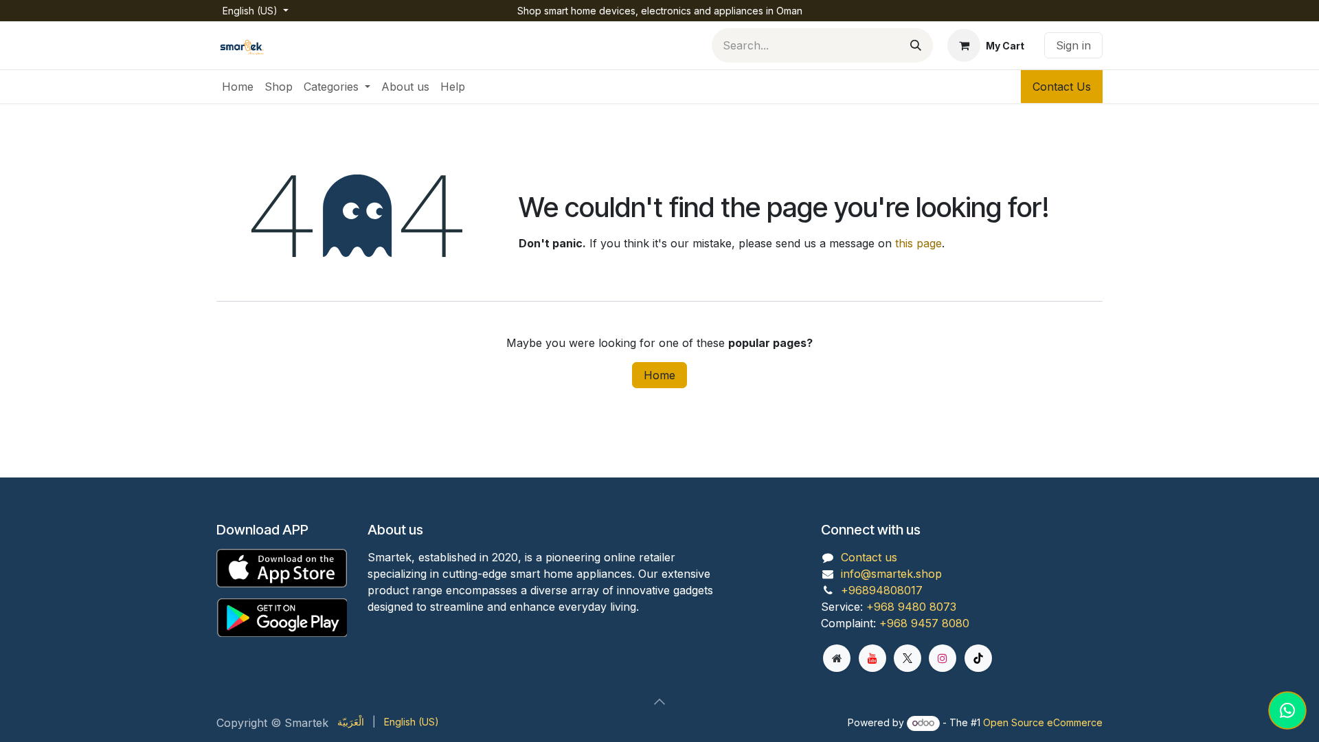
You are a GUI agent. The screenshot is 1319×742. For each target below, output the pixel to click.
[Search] (916, 45)
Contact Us (1062, 86)
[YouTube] (872, 658)
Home (659, 375)
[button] (659, 701)
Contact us (869, 557)
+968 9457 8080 (924, 623)
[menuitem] (237, 86)
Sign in (1073, 45)
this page (918, 243)
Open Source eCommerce (1043, 722)
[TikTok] (978, 658)
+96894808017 (882, 590)
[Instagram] (942, 658)
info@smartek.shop (891, 574)
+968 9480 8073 (911, 607)
